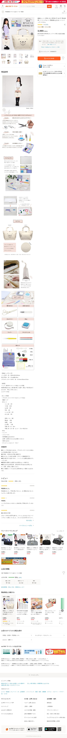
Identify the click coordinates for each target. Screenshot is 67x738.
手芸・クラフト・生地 (31, 658)
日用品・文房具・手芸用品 (18, 658)
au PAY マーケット (5, 658)
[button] (65, 25)
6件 (20, 577)
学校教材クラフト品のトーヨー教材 (20, 663)
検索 (49, 6)
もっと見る (59, 531)
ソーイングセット (42, 658)
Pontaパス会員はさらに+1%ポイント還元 (50, 47)
